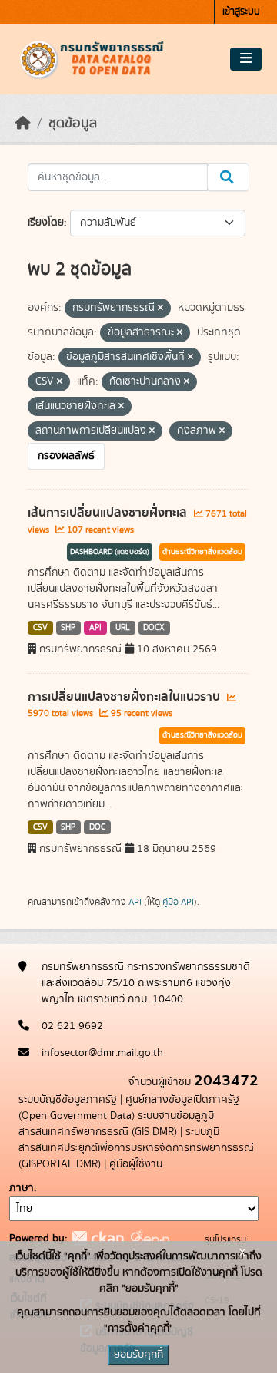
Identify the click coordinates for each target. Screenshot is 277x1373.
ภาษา (21, 1188)
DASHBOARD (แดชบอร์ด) (109, 551)
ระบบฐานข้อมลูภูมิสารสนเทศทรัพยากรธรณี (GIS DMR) (116, 1124)
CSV (40, 628)
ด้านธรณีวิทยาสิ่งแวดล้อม (202, 551)
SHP (68, 628)
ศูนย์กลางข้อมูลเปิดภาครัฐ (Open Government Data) (128, 1108)
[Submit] (228, 177)
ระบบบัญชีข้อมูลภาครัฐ (67, 1099)
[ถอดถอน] (160, 308)
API (95, 628)
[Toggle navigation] (246, 59)
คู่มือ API (178, 902)
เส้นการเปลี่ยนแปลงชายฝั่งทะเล (109, 513)
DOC (97, 827)
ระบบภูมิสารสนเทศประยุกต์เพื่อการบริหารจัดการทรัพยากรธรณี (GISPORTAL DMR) (136, 1148)
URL (122, 628)
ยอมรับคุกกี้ (138, 1354)
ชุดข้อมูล (72, 124)
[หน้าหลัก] (23, 124)
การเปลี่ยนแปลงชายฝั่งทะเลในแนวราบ (125, 697)
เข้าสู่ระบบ (241, 12)
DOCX (154, 628)
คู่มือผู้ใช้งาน (135, 1164)
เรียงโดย (46, 222)
